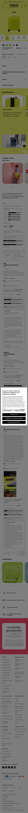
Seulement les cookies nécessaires (14, 418)
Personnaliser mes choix (14, 422)
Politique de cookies (20, 410)
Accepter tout (14, 414)
